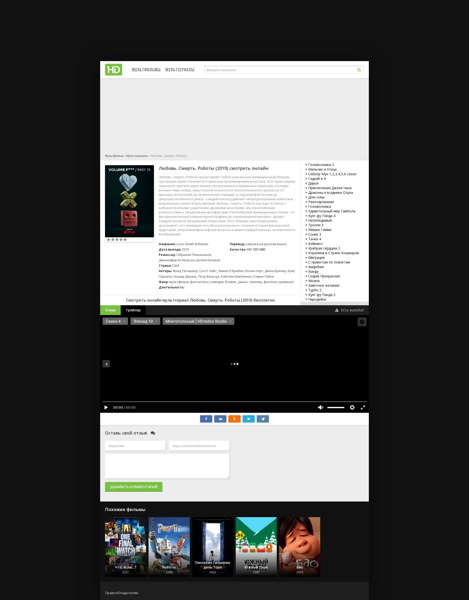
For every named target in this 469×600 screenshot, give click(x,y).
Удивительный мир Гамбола (331, 211)
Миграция (316, 257)
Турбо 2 (314, 290)
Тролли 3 (315, 225)
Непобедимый (320, 220)
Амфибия (316, 266)
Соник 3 (314, 234)
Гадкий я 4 (317, 178)
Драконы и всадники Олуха (330, 192)
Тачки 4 (314, 239)
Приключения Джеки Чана (330, 187)
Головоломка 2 (321, 164)
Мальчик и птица (322, 169)
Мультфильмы (146, 70)
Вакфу (313, 271)
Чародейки (317, 299)
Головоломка (319, 206)
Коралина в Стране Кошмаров (333, 253)
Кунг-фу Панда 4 (321, 215)
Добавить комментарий (134, 486)
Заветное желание (324, 285)
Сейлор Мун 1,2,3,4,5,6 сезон (332, 174)
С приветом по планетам (329, 262)
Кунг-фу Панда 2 (321, 294)
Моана (314, 280)
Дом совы (316, 197)
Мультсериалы (179, 70)
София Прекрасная (324, 276)
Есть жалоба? (352, 310)
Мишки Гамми (319, 229)
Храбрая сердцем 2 (324, 248)
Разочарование (321, 201)
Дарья (313, 183)
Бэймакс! (315, 243)
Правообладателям (121, 592)
